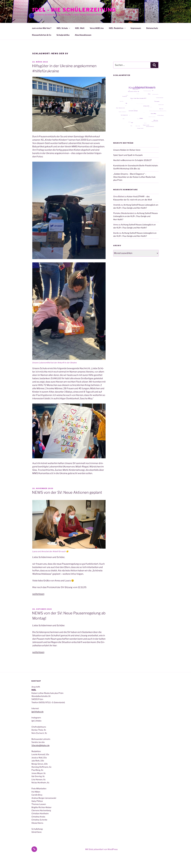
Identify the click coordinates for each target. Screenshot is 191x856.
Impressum (136, 28)
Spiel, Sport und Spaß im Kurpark (128, 155)
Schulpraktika (62, 35)
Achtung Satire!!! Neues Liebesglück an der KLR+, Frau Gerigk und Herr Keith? (135, 216)
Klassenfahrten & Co (41, 35)
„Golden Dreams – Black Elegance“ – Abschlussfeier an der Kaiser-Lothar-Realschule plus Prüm (134, 177)
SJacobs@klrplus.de (40, 745)
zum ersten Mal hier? (41, 28)
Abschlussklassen (83, 35)
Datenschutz (152, 28)
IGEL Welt (79, 28)
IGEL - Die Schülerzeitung (74, 10)
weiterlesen (38, 594)
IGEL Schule (62, 28)
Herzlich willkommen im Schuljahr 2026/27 (132, 160)
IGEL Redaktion (116, 28)
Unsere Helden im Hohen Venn (126, 150)
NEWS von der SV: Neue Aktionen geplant (67, 492)
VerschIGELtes (97, 28)
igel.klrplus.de (37, 711)
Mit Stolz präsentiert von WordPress (101, 849)
